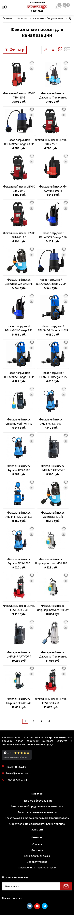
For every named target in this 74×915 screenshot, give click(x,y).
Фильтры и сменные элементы (37, 812)
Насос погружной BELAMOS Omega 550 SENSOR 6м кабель (53, 235)
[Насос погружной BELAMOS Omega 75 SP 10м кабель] (51, 261)
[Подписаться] (66, 886)
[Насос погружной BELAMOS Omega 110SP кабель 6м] (53, 307)
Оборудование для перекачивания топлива (37, 823)
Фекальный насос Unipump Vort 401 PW (19, 421)
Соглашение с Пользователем (37, 867)
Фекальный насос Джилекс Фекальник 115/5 (53, 96)
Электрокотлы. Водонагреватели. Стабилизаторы (37, 817)
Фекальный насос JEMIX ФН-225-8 (51, 142)
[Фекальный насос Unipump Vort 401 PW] (19, 400)
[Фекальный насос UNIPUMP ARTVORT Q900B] (19, 633)
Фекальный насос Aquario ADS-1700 (19, 561)
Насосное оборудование (37, 800)
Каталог (37, 793)
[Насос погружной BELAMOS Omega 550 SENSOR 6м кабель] (53, 214)
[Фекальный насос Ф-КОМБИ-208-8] (53, 167)
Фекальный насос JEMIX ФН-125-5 (19, 95)
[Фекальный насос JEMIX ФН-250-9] (19, 167)
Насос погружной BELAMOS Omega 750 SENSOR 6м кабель (19, 329)
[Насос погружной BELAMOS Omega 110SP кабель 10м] (53, 354)
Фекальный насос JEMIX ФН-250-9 (19, 188)
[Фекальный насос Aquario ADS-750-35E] (19, 494)
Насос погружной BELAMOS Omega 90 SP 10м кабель (19, 375)
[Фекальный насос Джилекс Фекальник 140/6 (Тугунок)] (19, 261)
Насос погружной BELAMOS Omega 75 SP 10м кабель (51, 282)
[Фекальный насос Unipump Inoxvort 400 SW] (51, 540)
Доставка (37, 850)
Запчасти (37, 829)
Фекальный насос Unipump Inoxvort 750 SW (53, 608)
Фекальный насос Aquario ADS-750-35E (19, 514)
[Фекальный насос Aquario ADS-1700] (19, 540)
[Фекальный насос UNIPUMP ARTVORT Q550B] (53, 447)
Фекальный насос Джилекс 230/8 (53, 514)
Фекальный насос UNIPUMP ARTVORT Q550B (53, 468)
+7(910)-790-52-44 (16, 780)
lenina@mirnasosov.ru (18, 773)
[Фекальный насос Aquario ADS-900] (51, 400)
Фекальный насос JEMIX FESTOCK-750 (51, 701)
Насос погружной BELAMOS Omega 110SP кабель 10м (53, 375)
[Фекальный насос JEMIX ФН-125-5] (19, 74)
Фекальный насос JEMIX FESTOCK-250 (19, 608)
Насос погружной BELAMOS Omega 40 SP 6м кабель (19, 142)
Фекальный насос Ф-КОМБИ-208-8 (53, 188)
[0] (61, 6)
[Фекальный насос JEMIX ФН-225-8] (51, 121)
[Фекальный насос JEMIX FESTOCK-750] (51, 680)
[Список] (67, 50)
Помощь (37, 837)
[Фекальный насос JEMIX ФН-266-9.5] (19, 214)
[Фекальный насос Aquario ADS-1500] (19, 447)
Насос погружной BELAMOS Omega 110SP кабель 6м (53, 329)
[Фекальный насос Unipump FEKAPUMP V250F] (19, 680)
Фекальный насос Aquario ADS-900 (51, 421)
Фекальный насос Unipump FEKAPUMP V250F (18, 701)
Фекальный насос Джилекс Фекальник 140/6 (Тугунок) (19, 282)
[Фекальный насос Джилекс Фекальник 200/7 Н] (53, 633)
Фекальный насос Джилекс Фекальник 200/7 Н (53, 655)
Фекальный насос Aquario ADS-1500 (19, 468)
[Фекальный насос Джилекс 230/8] (53, 494)
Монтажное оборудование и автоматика (37, 806)
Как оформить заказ (37, 855)
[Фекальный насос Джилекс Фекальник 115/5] (53, 74)
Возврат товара (37, 861)
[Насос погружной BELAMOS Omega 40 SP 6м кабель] (19, 121)
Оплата (37, 844)
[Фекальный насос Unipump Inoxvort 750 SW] (53, 587)
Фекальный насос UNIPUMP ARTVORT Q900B (19, 655)
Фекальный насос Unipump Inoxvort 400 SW (51, 561)
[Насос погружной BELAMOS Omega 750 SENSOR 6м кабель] (19, 307)
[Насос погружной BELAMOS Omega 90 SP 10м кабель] (19, 354)
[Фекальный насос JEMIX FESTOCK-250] (19, 587)
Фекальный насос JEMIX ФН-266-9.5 (19, 235)
